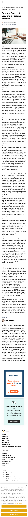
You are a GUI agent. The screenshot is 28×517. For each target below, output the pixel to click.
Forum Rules (5, 436)
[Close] (26, 485)
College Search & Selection (8, 457)
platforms (8, 79)
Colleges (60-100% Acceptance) (9, 476)
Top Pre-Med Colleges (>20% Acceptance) (12, 478)
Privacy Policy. (18, 503)
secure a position (8, 51)
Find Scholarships (14, 421)
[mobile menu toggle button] (25, 2)
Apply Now (14, 391)
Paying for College (6, 461)
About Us (4, 434)
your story (12, 58)
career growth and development (9, 62)
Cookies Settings (14, 506)
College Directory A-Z (7, 472)
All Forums (4, 453)
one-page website (11, 166)
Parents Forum (5, 463)
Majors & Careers (10, 7)
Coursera (13, 231)
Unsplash (16, 289)
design (23, 183)
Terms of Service (6, 444)
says (24, 71)
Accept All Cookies (14, 514)
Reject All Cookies (14, 510)
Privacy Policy (5, 440)
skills (23, 58)
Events (3, 465)
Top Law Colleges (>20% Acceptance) (11, 480)
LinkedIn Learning (6, 231)
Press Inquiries (5, 442)
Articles (3, 7)
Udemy (18, 231)
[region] (14, 500)
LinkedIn (17, 76)
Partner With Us (5, 438)
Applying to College (6, 455)
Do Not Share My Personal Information (11, 446)
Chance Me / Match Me (7, 459)
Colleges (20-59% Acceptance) (9, 474)
